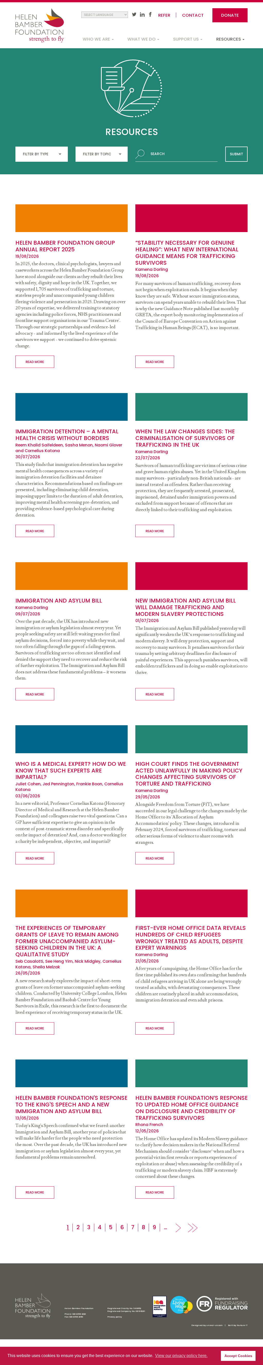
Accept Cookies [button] (238, 1356)
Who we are (97, 39)
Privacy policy (114, 1316)
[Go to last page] (192, 1228)
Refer (164, 15)
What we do (142, 39)
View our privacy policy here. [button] (181, 1355)
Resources (229, 39)
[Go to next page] (178, 1228)
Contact (193, 15)
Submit (236, 154)
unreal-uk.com (214, 1325)
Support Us (186, 39)
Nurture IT (242, 1325)
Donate (230, 15)
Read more (35, 362)
